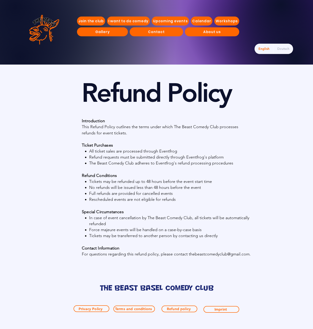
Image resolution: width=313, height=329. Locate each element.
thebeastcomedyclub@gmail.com (219, 254)
